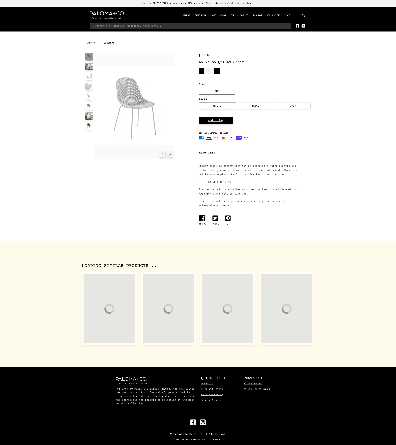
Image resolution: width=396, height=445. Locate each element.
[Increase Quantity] (217, 71)
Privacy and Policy (212, 394)
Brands (186, 15)
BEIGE (255, 105)
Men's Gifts (273, 15)
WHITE (217, 105)
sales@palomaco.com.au (257, 389)
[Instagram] (303, 26)
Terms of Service (211, 400)
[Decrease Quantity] (201, 71)
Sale (287, 15)
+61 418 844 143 (253, 383)
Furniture (108, 43)
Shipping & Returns (212, 389)
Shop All (92, 43)
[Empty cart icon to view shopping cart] (301, 15)
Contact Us (207, 383)
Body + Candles (239, 15)
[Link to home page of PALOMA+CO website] (107, 15)
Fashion (257, 15)
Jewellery (200, 15)
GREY (293, 105)
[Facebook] (297, 26)
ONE (217, 91)
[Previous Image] (162, 154)
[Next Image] (170, 154)
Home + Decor (218, 15)
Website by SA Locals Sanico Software (198, 439)
